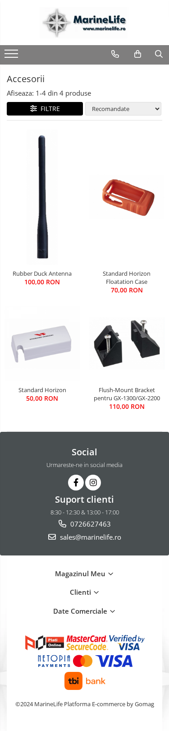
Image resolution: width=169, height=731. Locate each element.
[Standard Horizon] (42, 344)
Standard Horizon (42, 390)
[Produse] (12, 56)
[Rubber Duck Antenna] (42, 197)
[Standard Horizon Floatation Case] (127, 197)
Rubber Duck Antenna (42, 273)
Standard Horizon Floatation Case (127, 277)
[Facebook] (76, 482)
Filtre (48, 108)
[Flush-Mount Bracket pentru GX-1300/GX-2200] (127, 343)
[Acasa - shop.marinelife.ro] (85, 22)
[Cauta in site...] (159, 54)
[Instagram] (93, 482)
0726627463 (90, 523)
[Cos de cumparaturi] (137, 54)
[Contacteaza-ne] (115, 54)
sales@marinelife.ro (89, 536)
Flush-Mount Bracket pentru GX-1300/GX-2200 (127, 394)
